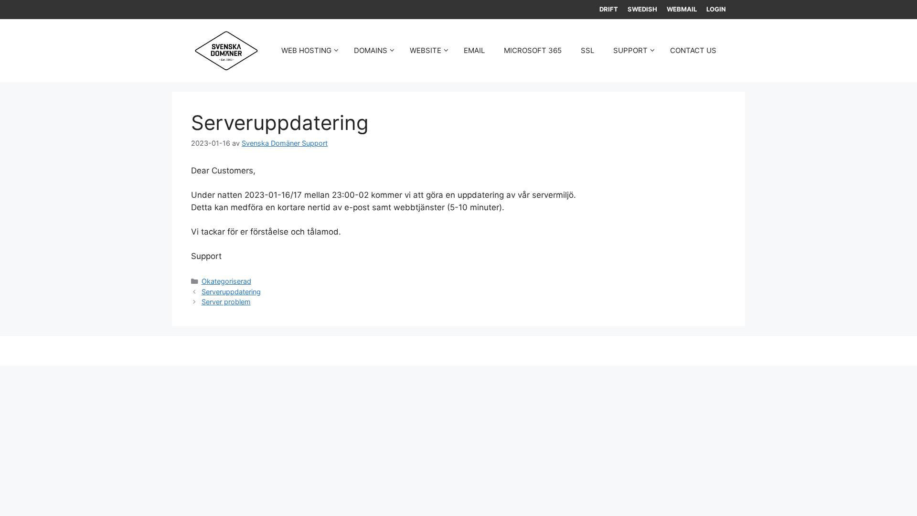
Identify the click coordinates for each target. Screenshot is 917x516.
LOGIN (716, 9)
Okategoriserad (226, 281)
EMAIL (474, 50)
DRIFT (608, 9)
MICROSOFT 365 (533, 50)
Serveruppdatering (231, 292)
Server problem (226, 302)
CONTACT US (693, 50)
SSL (587, 50)
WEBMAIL (682, 9)
